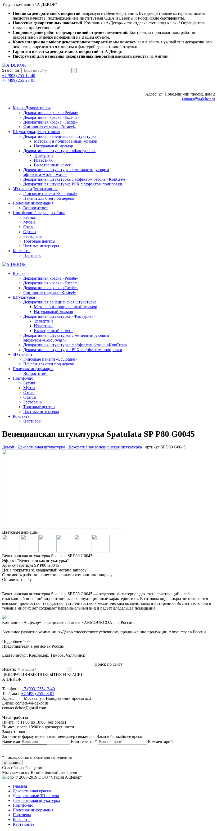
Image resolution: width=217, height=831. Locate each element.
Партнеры (22, 814)
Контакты (21, 819)
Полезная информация (33, 810)
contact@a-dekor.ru (198, 99)
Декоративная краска (32, 791)
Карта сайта (23, 824)
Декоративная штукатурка (41, 447)
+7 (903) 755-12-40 (18, 75)
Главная (20, 786)
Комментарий (160, 741)
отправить (12, 763)
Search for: (11, 70)
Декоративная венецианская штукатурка (105, 447)
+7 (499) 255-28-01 (18, 80)
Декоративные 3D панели (36, 795)
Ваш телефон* (84, 741)
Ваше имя (11, 741)
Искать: (9, 669)
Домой (8, 447)
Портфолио (23, 805)
